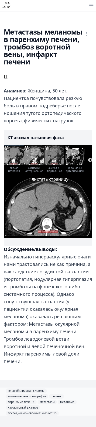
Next (90, 160)
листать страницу (50, 179)
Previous (5, 160)
